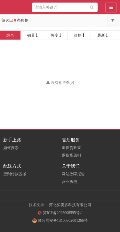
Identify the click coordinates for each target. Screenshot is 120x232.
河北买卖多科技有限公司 (70, 205)
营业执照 (69, 181)
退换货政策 (71, 148)
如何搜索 (11, 148)
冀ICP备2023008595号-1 (62, 213)
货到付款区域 (14, 174)
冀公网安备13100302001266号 (62, 220)
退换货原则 (71, 155)
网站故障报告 (73, 174)
